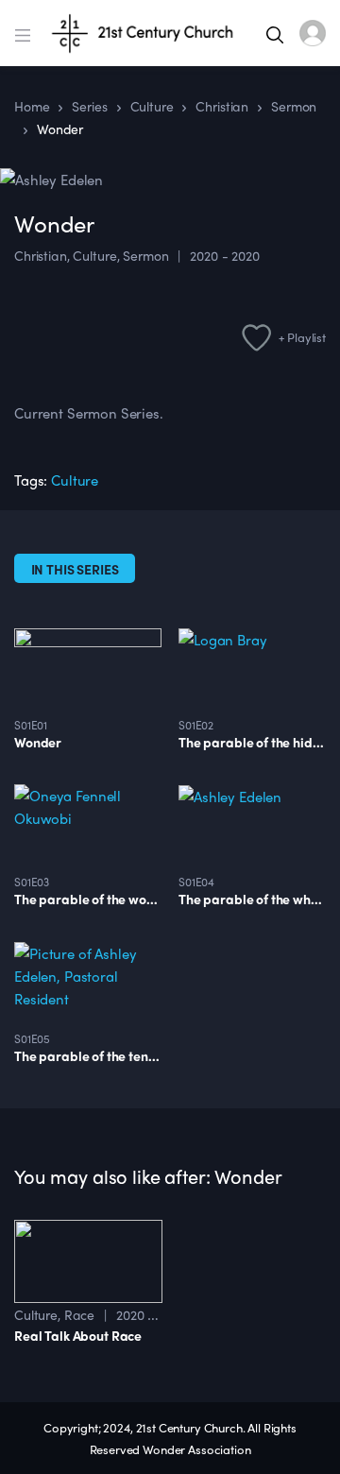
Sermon (145, 255)
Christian (40, 255)
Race (79, 1314)
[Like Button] (21, 292)
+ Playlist (302, 337)
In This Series (75, 568)
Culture (94, 255)
